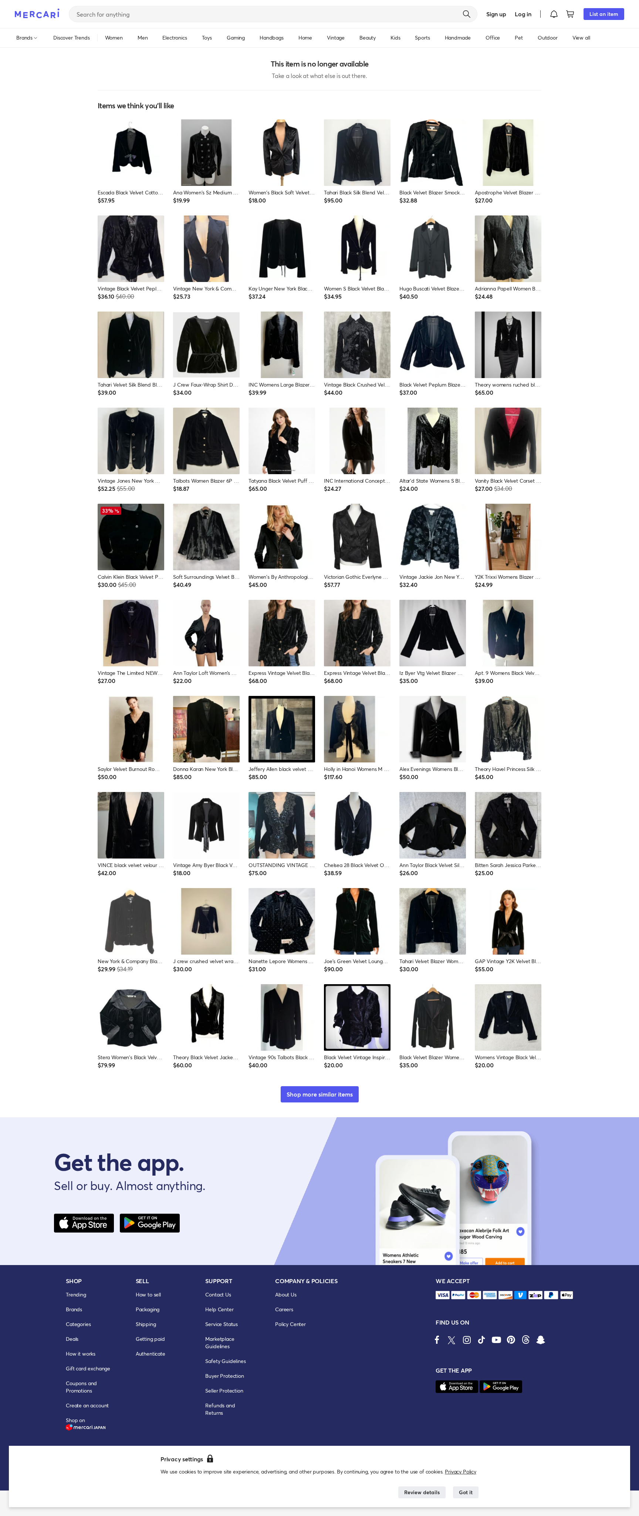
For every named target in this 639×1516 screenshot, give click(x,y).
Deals (72, 1338)
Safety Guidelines (225, 1360)
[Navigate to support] (443, 1295)
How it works (80, 1353)
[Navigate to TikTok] (481, 1339)
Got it (466, 1492)
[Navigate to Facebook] (437, 1339)
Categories (78, 1324)
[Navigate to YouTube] (496, 1339)
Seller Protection (224, 1390)
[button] (554, 14)
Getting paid (150, 1338)
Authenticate (150, 1353)
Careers (284, 1309)
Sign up (496, 14)
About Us (286, 1294)
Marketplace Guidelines (219, 1342)
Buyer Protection (224, 1375)
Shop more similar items (320, 1094)
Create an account (87, 1405)
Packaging (148, 1309)
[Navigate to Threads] (525, 1339)
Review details (422, 1492)
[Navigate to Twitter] (451, 1339)
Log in (523, 14)
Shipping (146, 1324)
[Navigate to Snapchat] (540, 1339)
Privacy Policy (460, 1471)
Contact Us (218, 1294)
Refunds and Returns (220, 1409)
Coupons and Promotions (81, 1387)
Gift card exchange (88, 1368)
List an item (603, 13)
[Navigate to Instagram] (466, 1339)
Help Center (219, 1309)
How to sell (148, 1294)
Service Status (221, 1324)
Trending (76, 1294)
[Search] (466, 14)
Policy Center (290, 1324)
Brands (74, 1309)
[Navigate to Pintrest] (511, 1339)
